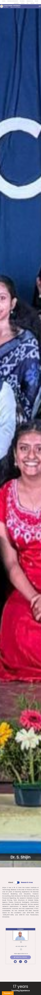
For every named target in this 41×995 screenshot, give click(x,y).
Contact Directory (22, 3)
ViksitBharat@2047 (32, 3)
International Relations (16, 3)
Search (37, 3)
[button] (20, 957)
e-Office (27, 3)
